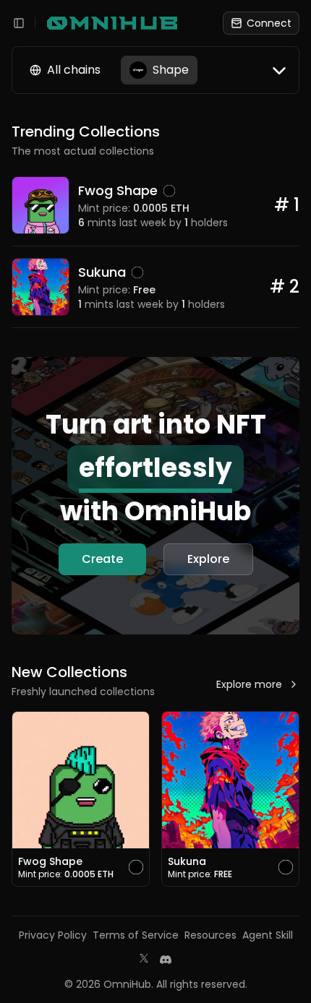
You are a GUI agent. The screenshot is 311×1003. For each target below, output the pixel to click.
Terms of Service (136, 935)
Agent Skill (267, 935)
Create (102, 559)
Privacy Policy (53, 935)
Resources (210, 935)
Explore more (249, 684)
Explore (208, 559)
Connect (269, 23)
